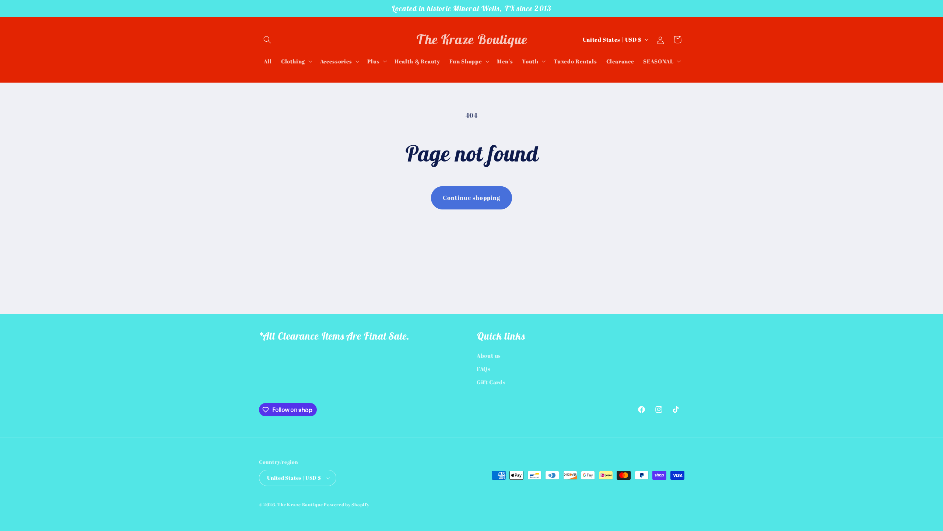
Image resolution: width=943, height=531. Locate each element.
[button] (267, 39)
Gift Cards (491, 382)
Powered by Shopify (346, 504)
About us (489, 355)
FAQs (484, 368)
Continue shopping (472, 198)
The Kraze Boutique (300, 504)
